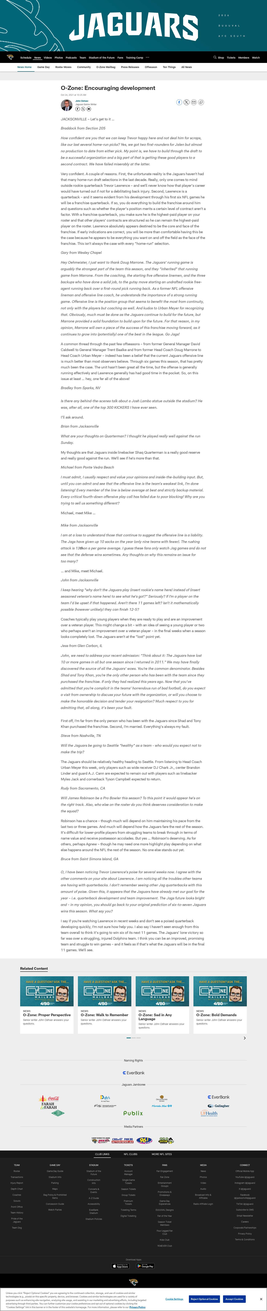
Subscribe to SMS (245, 1209)
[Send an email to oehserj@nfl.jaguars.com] (89, 109)
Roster (17, 1171)
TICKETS (128, 1165)
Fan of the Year (164, 1216)
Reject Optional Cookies (204, 1299)
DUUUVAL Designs (165, 1210)
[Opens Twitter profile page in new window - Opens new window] (83, 109)
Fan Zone (164, 1177)
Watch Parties (55, 1209)
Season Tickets (128, 1189)
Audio (203, 1189)
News (203, 1171)
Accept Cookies (234, 1299)
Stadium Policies (94, 1219)
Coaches (17, 1194)
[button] (128, 1038)
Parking (55, 1183)
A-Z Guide (94, 1198)
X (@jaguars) (245, 1189)
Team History (17, 1212)
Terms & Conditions (245, 1239)
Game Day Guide (55, 1171)
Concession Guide (55, 1204)
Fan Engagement (165, 1171)
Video (203, 1183)
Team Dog (17, 1227)
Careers (245, 1221)
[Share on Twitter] (186, 104)
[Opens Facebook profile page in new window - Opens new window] (77, 109)
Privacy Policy (245, 1233)
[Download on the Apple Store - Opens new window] (120, 1266)
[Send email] (194, 104)
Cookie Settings (174, 1299)
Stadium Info (55, 1177)
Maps (55, 1189)
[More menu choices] (147, 57)
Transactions (17, 1177)
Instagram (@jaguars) (245, 1183)
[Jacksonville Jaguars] (133, 1283)
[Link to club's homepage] (10, 57)
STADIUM (93, 1165)
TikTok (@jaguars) (244, 1204)
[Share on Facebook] (179, 104)
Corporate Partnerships (245, 1227)
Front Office (17, 1206)
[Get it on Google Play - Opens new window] (145, 1267)
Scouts (16, 1200)
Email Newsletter (245, 1215)
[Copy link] (201, 102)
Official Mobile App (245, 1171)
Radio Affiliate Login (203, 1204)
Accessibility (94, 1204)
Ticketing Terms (128, 1210)
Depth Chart (17, 1189)
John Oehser (81, 101)
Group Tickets (128, 1195)
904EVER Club (164, 1245)
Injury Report (17, 1183)
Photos (203, 1177)
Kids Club (164, 1239)
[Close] (261, 1299)
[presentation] (245, 1038)
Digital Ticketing (128, 1216)
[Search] (215, 57)
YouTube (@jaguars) (244, 1177)
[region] (133, 1299)
